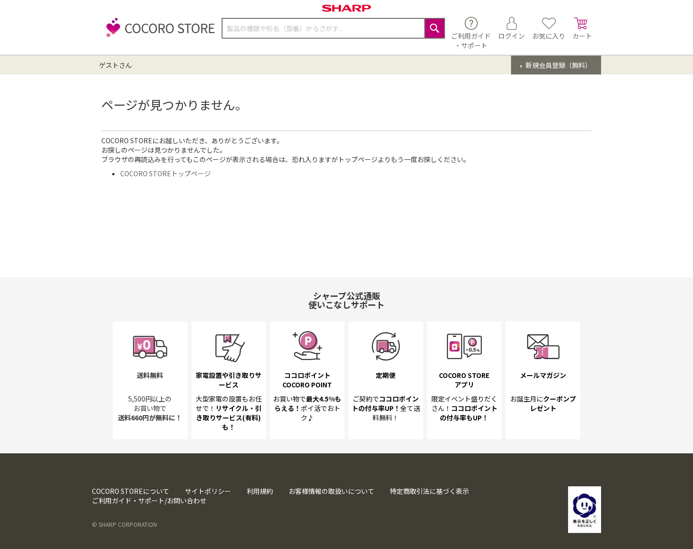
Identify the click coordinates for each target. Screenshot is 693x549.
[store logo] (157, 33)
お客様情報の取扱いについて (331, 491)
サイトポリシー (208, 491)
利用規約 (260, 491)
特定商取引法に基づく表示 (429, 491)
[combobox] (333, 28)
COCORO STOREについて (130, 491)
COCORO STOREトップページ (165, 173)
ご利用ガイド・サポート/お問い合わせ (149, 500)
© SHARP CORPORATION (124, 524)
